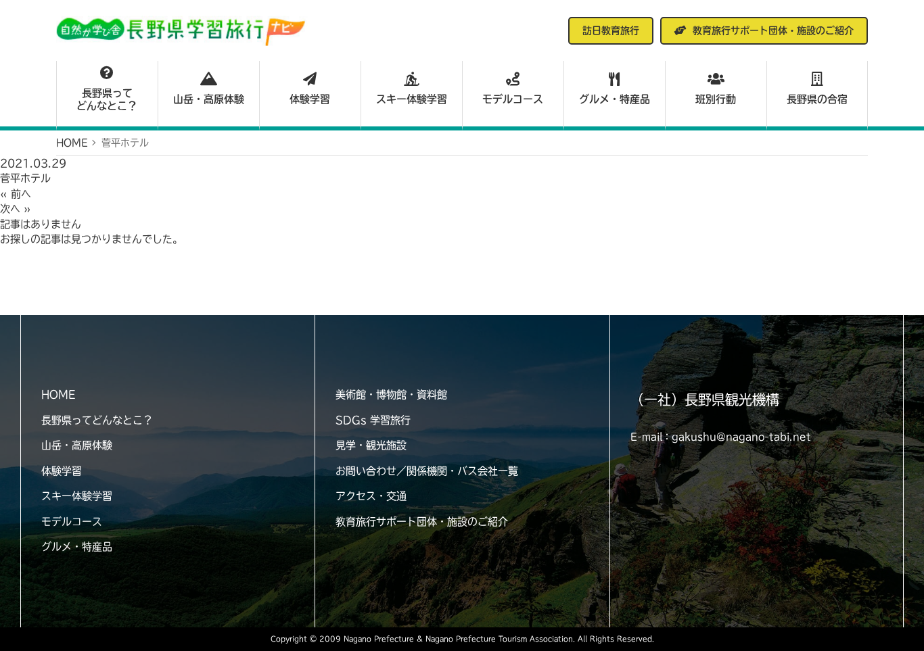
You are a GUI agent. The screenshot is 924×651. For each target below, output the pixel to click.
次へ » (15, 208)
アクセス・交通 (371, 496)
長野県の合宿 (817, 99)
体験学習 (310, 99)
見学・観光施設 (371, 445)
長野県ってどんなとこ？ (106, 100)
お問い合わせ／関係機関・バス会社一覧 (427, 471)
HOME (58, 394)
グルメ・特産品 (614, 99)
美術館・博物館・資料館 (391, 394)
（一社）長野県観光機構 (704, 399)
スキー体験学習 (411, 99)
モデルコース (512, 99)
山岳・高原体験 (208, 99)
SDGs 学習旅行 (373, 420)
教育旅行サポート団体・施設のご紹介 (422, 521)
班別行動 (715, 99)
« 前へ (15, 194)
